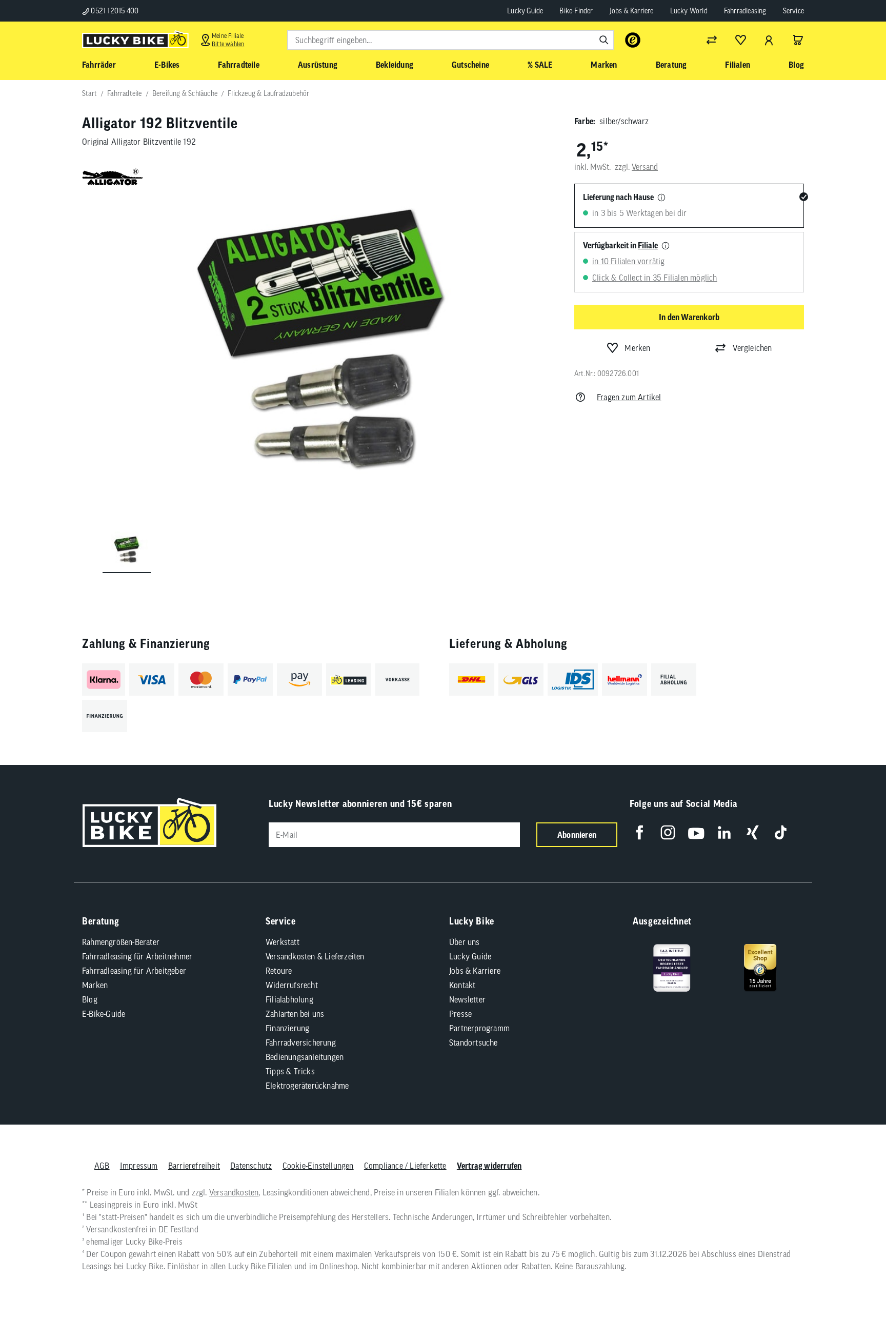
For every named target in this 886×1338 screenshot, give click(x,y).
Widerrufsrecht (292, 985)
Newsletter (467, 999)
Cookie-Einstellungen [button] (318, 1165)
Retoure (279, 970)
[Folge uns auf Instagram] (668, 832)
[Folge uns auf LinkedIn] (724, 832)
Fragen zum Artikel (629, 397)
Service (793, 11)
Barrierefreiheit (194, 1165)
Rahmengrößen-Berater (120, 942)
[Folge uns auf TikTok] (781, 832)
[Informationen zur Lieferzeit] (661, 198)
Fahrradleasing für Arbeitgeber (134, 970)
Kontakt (462, 985)
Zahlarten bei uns (295, 1013)
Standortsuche (473, 1042)
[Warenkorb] (798, 40)
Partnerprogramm (479, 1028)
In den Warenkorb (689, 317)
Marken (95, 985)
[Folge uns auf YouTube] (696, 832)
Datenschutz (251, 1165)
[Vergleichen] (712, 40)
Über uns (464, 942)
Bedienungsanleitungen (305, 1056)
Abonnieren (576, 834)
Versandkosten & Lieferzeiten (315, 956)
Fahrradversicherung (301, 1042)
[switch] (852, 1299)
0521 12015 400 (113, 11)
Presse (460, 1013)
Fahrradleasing (745, 11)
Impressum (139, 1165)
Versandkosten (234, 1192)
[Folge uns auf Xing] (752, 832)
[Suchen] (604, 40)
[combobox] (450, 40)
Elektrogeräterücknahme (307, 1085)
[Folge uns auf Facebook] (640, 832)
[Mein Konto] (769, 40)
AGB (102, 1165)
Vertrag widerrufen (489, 1165)
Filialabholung (289, 999)
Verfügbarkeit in (620, 245)
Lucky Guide (525, 11)
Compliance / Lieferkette (405, 1165)
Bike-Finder (576, 11)
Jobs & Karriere (632, 11)
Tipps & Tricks (290, 1071)
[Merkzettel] (740, 40)
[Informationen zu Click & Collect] (665, 246)
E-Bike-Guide (103, 1013)
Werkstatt (282, 942)
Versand (645, 166)
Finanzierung (287, 1028)
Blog (89, 999)
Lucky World (689, 11)
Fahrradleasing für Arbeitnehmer (137, 956)
